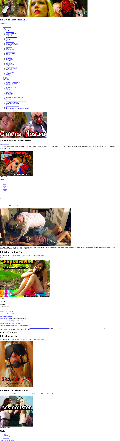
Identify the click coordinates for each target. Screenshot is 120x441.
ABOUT (5, 77)
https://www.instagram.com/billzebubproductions (10, 323)
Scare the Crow (9, 39)
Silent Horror (8, 30)
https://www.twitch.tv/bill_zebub (7, 311)
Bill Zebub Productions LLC (13, 19)
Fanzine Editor (9, 60)
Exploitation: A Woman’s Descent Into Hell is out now (29, 203)
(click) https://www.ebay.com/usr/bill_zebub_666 (33, 255)
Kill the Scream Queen (11, 87)
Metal (4, 96)
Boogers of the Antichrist (11, 37)
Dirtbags (7, 74)
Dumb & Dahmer (9, 59)
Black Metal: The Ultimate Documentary (14, 97)
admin (7, 144)
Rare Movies (5, 107)
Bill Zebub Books (7, 99)
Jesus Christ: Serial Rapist (11, 83)
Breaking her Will (9, 84)
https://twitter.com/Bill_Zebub (6, 316)
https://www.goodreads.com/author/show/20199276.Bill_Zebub (14, 325)
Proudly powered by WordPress (7, 440)
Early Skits (5, 98)
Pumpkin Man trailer (7, 203)
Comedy (5, 50)
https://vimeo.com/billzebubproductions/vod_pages (41, 247)
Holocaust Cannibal (10, 45)
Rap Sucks (8, 75)
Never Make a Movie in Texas (12, 53)
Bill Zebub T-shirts (7, 27)
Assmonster (8, 70)
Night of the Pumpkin (10, 49)
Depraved (8, 91)
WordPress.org (6, 438)
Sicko (7, 38)
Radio (4, 28)
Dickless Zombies (9, 34)
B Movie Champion (10, 72)
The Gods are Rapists (10, 52)
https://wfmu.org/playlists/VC (6, 320)
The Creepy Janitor (10, 80)
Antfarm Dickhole (10, 42)
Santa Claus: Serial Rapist (11, 35)
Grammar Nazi (9, 58)
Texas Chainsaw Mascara (11, 33)
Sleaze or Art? (9, 89)
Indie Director (9, 65)
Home (4, 25)
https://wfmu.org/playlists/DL (6, 318)
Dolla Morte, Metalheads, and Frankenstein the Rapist (17, 108)
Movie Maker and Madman (12, 102)
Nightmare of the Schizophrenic (13, 82)
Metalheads (8, 73)
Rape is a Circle (9, 86)
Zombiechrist (8, 57)
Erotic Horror (6, 79)
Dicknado (8, 48)
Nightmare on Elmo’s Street (12, 44)
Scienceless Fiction (10, 64)
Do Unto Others (9, 93)
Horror (4, 29)
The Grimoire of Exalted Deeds (12, 106)
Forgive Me (8, 92)
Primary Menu (3, 23)
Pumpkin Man (9, 47)
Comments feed (6, 436)
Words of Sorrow (9, 104)
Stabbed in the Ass (10, 32)
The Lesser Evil (9, 94)
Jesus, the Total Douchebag (12, 68)
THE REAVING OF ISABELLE (13, 103)
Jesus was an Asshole (10, 55)
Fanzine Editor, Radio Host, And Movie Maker (16, 101)
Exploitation (8, 62)
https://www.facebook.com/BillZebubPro (9, 313)
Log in (4, 434)
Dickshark (8, 40)
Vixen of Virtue (9, 69)
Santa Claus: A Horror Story (12, 43)
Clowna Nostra (9, 63)
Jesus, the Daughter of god (11, 67)
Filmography (5, 78)
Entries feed (5, 435)
